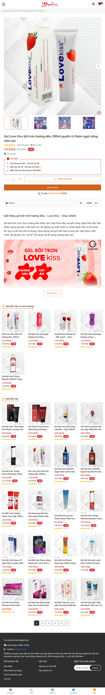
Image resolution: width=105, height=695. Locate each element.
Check (95, 668)
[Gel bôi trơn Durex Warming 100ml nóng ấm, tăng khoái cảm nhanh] (65, 544)
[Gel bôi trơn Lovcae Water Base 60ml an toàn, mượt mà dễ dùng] (65, 500)
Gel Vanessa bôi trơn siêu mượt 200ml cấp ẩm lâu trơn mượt (38, 516)
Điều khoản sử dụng (13, 670)
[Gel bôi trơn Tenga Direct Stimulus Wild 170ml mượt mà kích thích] (13, 455)
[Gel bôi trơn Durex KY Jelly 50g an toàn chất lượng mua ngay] (13, 544)
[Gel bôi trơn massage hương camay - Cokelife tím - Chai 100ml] (92, 321)
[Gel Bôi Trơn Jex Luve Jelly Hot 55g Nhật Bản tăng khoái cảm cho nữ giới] (65, 589)
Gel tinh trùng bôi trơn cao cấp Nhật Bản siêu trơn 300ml (91, 429)
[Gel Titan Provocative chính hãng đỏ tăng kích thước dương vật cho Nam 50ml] (39, 413)
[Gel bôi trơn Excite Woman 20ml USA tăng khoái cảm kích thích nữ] (13, 589)
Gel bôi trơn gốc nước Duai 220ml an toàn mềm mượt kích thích (91, 563)
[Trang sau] (67, 623)
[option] (16, 122)
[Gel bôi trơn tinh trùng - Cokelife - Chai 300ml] (65, 413)
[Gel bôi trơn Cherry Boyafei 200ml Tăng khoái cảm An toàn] (13, 363)
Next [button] (98, 66)
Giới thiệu (8, 666)
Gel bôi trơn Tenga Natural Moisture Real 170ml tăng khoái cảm (91, 518)
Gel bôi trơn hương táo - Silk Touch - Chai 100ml (65, 337)
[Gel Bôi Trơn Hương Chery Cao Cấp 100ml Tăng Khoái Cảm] (13, 500)
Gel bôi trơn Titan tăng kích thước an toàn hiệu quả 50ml (13, 429)
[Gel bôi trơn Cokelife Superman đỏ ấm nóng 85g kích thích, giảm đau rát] (92, 455)
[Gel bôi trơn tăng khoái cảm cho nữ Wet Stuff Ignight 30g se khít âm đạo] (39, 589)
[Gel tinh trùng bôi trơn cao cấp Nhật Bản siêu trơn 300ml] (92, 413)
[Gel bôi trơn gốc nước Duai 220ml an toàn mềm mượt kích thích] (92, 544)
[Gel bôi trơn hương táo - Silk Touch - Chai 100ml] (65, 321)
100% (89, 203)
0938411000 (54, 193)
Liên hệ (7, 679)
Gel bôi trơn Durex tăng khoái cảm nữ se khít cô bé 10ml (39, 563)
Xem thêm (51, 293)
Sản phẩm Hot (45, 670)
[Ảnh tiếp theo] (44, 127)
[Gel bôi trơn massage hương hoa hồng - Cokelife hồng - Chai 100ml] (39, 321)
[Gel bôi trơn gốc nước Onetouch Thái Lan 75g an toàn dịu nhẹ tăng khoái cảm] (92, 589)
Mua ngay (52, 187)
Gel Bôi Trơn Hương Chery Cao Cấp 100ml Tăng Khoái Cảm (12, 516)
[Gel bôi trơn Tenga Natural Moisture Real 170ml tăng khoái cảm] (92, 500)
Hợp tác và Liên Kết (47, 666)
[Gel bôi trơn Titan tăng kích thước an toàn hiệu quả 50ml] (13, 413)
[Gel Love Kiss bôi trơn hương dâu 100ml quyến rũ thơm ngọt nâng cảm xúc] (52, 66)
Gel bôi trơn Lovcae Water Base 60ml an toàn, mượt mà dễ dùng (65, 518)
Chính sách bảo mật (13, 674)
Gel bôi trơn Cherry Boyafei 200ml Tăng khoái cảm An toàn (12, 379)
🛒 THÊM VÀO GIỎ (63, 179)
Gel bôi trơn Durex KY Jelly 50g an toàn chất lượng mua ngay (12, 563)
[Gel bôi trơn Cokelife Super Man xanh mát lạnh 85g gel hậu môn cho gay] (65, 455)
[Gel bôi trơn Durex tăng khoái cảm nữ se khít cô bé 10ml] (39, 544)
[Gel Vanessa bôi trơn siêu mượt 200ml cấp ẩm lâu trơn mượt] (39, 500)
